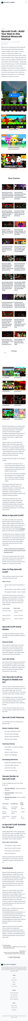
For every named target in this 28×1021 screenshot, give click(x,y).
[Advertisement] (14, 15)
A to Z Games (14, 986)
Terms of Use (14, 1007)
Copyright (14, 1009)
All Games (14, 351)
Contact (14, 984)
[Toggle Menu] (26, 2)
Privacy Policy (14, 1005)
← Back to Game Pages (14, 957)
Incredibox (22, 529)
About (14, 982)
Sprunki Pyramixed (14, 992)
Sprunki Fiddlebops (14, 999)
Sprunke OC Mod (14, 997)
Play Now (15, 95)
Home (14, 978)
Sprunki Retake (14, 994)
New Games (14, 980)
